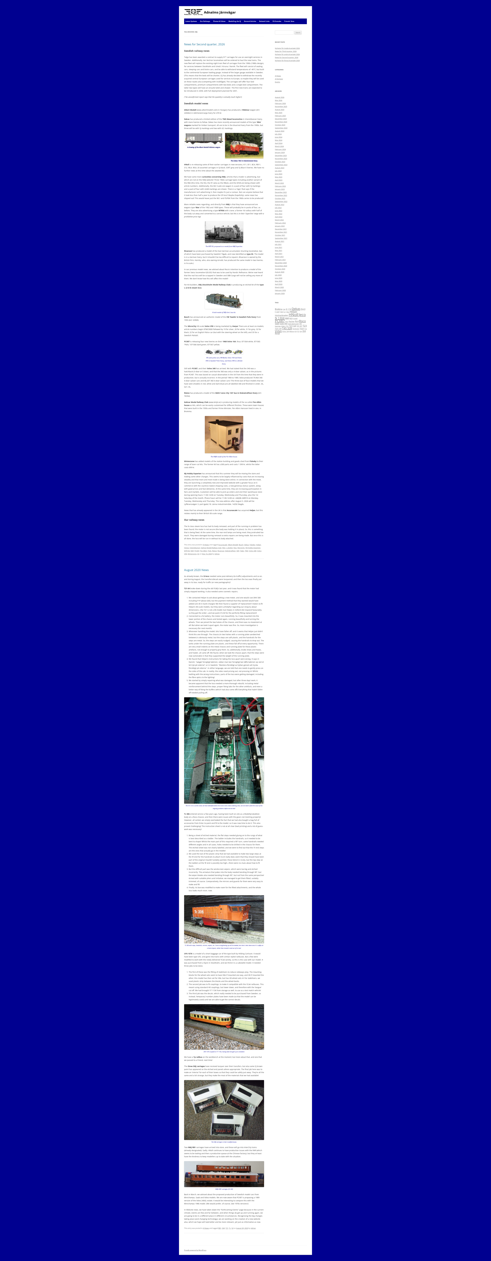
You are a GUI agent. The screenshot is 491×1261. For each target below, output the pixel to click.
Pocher (292, 321)
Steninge (278, 326)
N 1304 (279, 318)
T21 (227, 1228)
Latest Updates (191, 21)
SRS (300, 324)
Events (277, 82)
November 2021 (281, 232)
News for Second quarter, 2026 (204, 44)
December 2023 (281, 155)
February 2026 (280, 103)
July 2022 (278, 207)
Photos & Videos (219, 21)
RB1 (219, 1228)
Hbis (287, 312)
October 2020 (280, 269)
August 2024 (279, 131)
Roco (302, 321)
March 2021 (279, 256)
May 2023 (278, 177)
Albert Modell (233, 545)
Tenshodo (295, 329)
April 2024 (278, 143)
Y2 (298, 331)
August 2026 (279, 97)
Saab (277, 323)
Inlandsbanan (195, 548)
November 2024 (281, 122)
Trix (305, 329)
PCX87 (196, 551)
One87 (295, 318)
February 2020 (280, 290)
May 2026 (278, 100)
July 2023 (278, 171)
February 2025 (280, 116)
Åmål (277, 333)
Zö (198, 554)
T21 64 (292, 325)
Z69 (304, 331)
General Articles (250, 21)
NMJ (192, 551)
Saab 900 (283, 323)
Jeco (302, 314)
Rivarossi (220, 551)
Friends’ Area (289, 21)
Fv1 (284, 312)
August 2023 (279, 168)
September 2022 (281, 201)
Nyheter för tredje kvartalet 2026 (287, 48)
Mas (235, 548)
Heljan (258, 545)
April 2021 (278, 253)
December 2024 (281, 119)
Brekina (278, 309)
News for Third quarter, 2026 (286, 51)
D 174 (288, 309)
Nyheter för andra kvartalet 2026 (287, 54)
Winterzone (192, 554)
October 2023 (280, 161)
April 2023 (278, 180)
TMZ (246, 551)
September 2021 (281, 238)
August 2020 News (196, 570)
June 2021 (278, 247)
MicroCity (241, 548)
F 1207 (277, 312)
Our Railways (205, 21)
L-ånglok (229, 548)
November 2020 (281, 266)
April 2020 (278, 284)
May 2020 (278, 281)
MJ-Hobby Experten (253, 548)
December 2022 (281, 192)
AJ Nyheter (279, 79)
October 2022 (280, 198)
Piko (286, 322)
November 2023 (281, 158)
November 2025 (281, 106)
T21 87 (299, 326)
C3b (284, 309)
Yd (232, 1228)
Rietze (214, 551)
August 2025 (279, 109)
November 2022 (281, 195)
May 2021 (278, 250)
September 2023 (281, 165)
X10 (295, 331)
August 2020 (279, 272)
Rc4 (297, 321)
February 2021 (280, 260)
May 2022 (278, 214)
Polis (209, 551)
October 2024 (280, 125)
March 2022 (279, 220)
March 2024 (279, 146)
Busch (241, 545)
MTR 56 (187, 551)
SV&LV (283, 326)
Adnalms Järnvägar (220, 12)
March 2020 (279, 287)
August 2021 (279, 241)
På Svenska (277, 21)
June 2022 (278, 211)
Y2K (300, 331)
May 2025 (278, 112)
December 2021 (281, 229)
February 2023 (280, 186)
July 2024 (278, 134)
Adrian (217, 554)
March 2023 (279, 183)
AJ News (206, 545)
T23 (305, 326)
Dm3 (303, 309)
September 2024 (281, 128)
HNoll (293, 314)
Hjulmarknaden (281, 315)
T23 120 (278, 328)
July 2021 (278, 244)
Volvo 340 (252, 551)
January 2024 (280, 152)
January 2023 (280, 189)
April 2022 (278, 217)
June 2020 (278, 278)
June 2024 (278, 137)
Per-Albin (203, 551)
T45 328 (287, 328)
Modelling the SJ (234, 21)
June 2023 (278, 174)
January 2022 (280, 226)
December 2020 (281, 263)
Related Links (264, 21)
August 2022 (279, 204)
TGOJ (302, 328)
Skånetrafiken (230, 551)
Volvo (278, 331)
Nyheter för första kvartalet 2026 (287, 60)
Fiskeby (252, 545)
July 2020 (278, 275)
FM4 (281, 312)
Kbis (223, 548)
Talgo (242, 551)
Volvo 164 (285, 331)
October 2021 (280, 235)
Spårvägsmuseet (293, 324)
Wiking (291, 331)
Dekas (246, 545)
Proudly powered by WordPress (195, 1250)
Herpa (186, 548)
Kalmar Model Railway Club (211, 548)
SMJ (237, 551)
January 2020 (280, 293)
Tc (230, 1228)
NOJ (291, 318)
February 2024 (280, 149)
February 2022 (280, 223)
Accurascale (222, 545)
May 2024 (278, 140)
